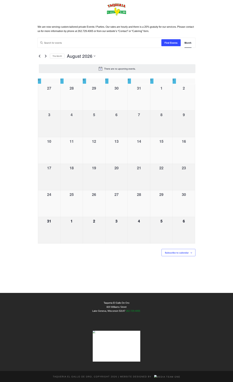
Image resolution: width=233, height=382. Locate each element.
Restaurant (47, 20)
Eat (81, 20)
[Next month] (46, 56)
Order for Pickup (158, 20)
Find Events (171, 42)
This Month (57, 56)
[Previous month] (39, 56)
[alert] (117, 68)
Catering (131, 20)
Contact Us (187, 20)
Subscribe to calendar (177, 252)
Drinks (95, 20)
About (67, 20)
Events (112, 20)
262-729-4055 (133, 311)
